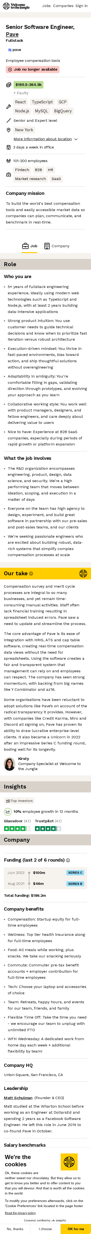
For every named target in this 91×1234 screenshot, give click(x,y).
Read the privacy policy (20, 1213)
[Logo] (16, 6)
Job (33, 246)
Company (60, 246)
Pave (12, 34)
